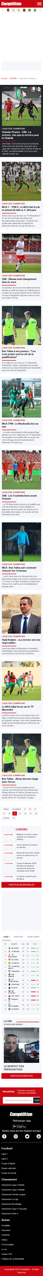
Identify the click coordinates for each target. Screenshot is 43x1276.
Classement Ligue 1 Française (14, 1209)
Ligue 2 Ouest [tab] (33, 937)
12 (4, 813)
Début (6, 809)
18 (36, 813)
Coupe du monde (8, 1173)
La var (4, 1249)
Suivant (6, 818)
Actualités (5, 1225)
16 (25, 813)
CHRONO (5, 1235)
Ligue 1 (4, 1154)
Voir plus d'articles (21, 1076)
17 (31, 813)
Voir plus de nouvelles (21, 885)
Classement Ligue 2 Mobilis (13, 1189)
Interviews (5, 1230)
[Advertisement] (21, 37)
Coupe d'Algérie (8, 1163)
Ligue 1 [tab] (6, 937)
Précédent (16, 809)
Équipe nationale (8, 1168)
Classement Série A (9, 1213)
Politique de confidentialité (12, 1259)
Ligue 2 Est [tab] (18, 937)
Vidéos (4, 1240)
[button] (3, 10)
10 (30, 809)
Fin (14, 818)
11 (35, 809)
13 (9, 813)
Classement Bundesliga (11, 1204)
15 (20, 813)
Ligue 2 (4, 1158)
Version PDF (6, 1254)
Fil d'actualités (7, 1244)
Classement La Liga (9, 1199)
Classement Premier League (13, 1194)
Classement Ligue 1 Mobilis (12, 1185)
